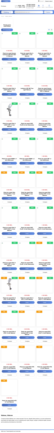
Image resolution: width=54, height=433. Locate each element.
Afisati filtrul (8, 30)
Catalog (6, 12)
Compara (10, 63)
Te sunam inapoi (30, 7)
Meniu (6, 1)
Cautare (48, 12)
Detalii (9, 59)
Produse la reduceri (48, 1)
